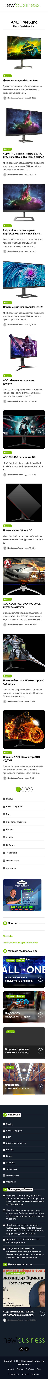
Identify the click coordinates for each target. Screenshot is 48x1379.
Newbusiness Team (15, 98)
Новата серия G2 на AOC (17, 530)
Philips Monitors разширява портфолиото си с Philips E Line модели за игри (21, 233)
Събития (10, 845)
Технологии (11, 852)
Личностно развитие (16, 822)
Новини (7, 76)
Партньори (14, 1374)
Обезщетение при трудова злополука (20, 942)
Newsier (37, 1361)
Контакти (35, 1374)
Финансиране (12, 860)
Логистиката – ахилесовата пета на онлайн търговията (17, 1088)
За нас (25, 1374)
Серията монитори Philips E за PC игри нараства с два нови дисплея (23, 155)
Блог (8, 814)
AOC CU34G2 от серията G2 (19, 457)
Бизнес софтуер (14, 806)
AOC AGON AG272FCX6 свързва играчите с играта (21, 605)
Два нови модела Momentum (20, 80)
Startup (9, 798)
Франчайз (11, 868)
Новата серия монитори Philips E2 (22, 307)
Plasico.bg (8, 936)
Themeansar (24, 1364)
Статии (9, 837)
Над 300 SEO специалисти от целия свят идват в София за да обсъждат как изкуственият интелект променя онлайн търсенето (25, 1214)
